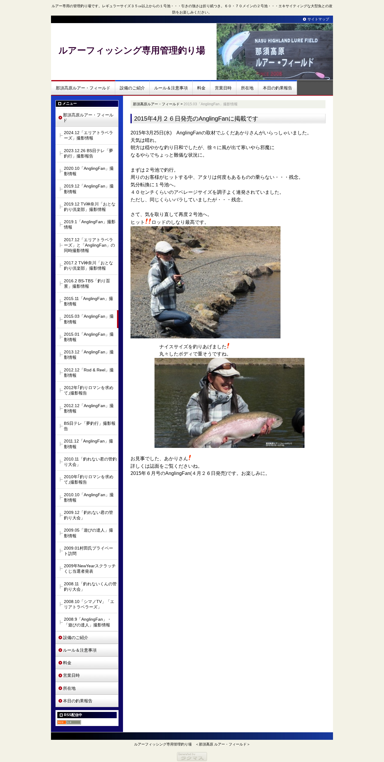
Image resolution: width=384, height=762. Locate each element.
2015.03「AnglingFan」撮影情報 (89, 319)
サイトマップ (318, 19)
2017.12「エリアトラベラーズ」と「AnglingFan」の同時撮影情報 (89, 245)
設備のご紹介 (132, 88)
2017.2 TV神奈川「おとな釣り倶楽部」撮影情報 (88, 265)
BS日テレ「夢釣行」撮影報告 (90, 426)
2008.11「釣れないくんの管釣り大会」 (90, 586)
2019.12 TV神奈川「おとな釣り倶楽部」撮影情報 (90, 207)
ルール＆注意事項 (171, 88)
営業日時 (223, 88)
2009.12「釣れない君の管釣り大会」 (88, 515)
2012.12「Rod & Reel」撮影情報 (89, 373)
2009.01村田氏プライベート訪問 (88, 551)
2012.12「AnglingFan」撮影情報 (89, 408)
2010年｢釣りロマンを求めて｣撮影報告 (88, 479)
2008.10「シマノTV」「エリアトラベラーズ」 (89, 604)
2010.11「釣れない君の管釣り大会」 (90, 462)
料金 (201, 88)
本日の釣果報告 (277, 88)
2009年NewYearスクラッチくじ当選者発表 (90, 568)
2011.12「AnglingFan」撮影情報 (88, 444)
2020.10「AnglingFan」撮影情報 (89, 171)
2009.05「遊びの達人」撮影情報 (88, 533)
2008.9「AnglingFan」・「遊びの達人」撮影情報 (87, 622)
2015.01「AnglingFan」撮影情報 (89, 337)
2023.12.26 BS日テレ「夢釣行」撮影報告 (88, 153)
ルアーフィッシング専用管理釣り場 (131, 50)
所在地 (247, 88)
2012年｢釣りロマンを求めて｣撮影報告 (88, 390)
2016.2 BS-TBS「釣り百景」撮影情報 (87, 283)
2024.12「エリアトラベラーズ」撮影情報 (88, 135)
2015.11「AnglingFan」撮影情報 (88, 301)
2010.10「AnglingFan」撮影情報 (89, 497)
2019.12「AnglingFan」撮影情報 (89, 189)
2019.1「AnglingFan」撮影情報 (90, 224)
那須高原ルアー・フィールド (83, 88)
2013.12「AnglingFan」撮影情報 (89, 355)
